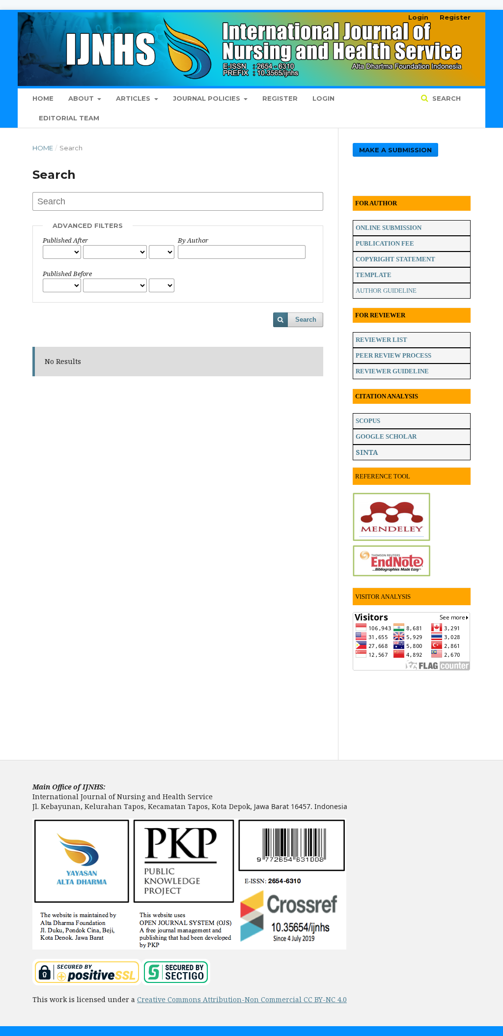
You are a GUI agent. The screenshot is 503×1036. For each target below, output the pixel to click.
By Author (193, 240)
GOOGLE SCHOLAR (386, 436)
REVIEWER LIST (381, 339)
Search (445, 98)
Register (280, 98)
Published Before (67, 273)
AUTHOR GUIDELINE (386, 290)
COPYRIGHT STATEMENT (395, 259)
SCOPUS (368, 420)
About (82, 98)
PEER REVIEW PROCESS (393, 355)
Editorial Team (69, 118)
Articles (134, 98)
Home (43, 98)
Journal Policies (207, 98)
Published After (65, 240)
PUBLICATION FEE (385, 243)
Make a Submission (395, 150)
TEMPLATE (373, 275)
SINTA (367, 452)
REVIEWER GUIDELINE (392, 371)
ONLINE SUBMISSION (388, 227)
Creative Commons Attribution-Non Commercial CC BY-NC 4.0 (242, 999)
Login (323, 98)
